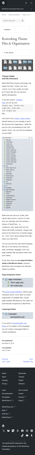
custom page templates (13, 292)
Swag (21, 400)
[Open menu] (32, 3)
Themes (21, 377)
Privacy (4, 384)
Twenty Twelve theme (22, 118)
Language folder (9, 309)
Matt (4, 410)
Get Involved (23, 390)
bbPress (6, 414)
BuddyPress (7, 417)
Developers (6, 397)
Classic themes (27, 15)
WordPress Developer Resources (13, 9)
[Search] (22, 21)
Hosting (4, 380)
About (4, 373)
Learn (4, 390)
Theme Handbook (14, 15)
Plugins (20, 380)
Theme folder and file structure (10, 77)
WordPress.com (8, 407)
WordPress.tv (8, 400)
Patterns (21, 384)
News (4, 377)
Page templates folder (11, 275)
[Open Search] (26, 3)
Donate (22, 397)
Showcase (22, 373)
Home (4, 15)
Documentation (7, 394)
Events (20, 394)
